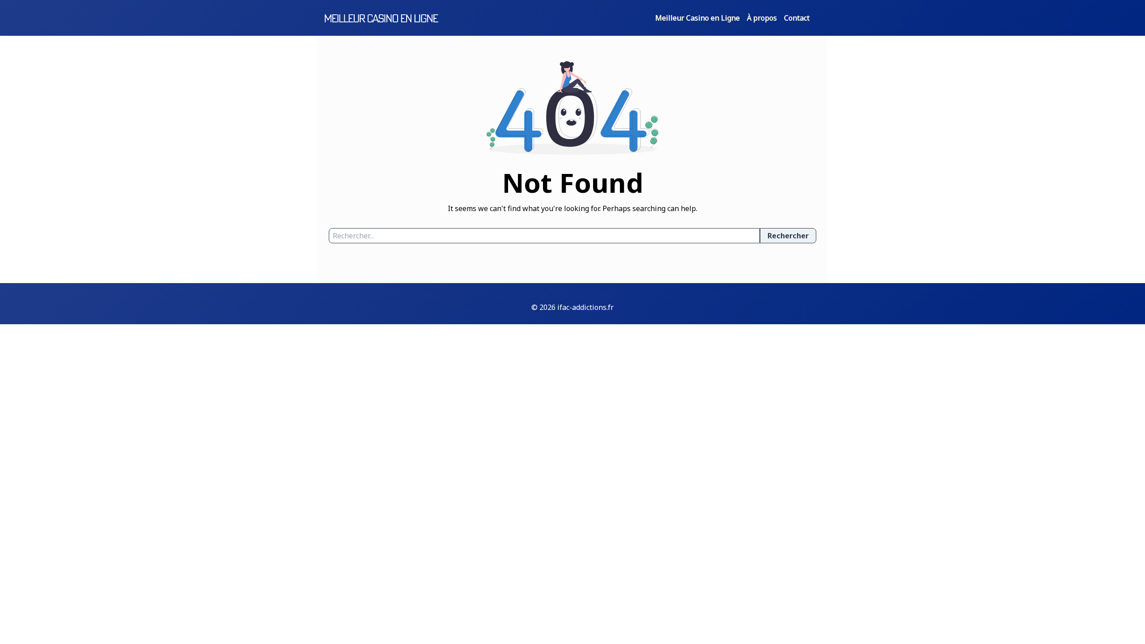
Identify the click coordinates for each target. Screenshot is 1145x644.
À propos (762, 18)
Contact (797, 18)
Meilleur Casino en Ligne (697, 18)
